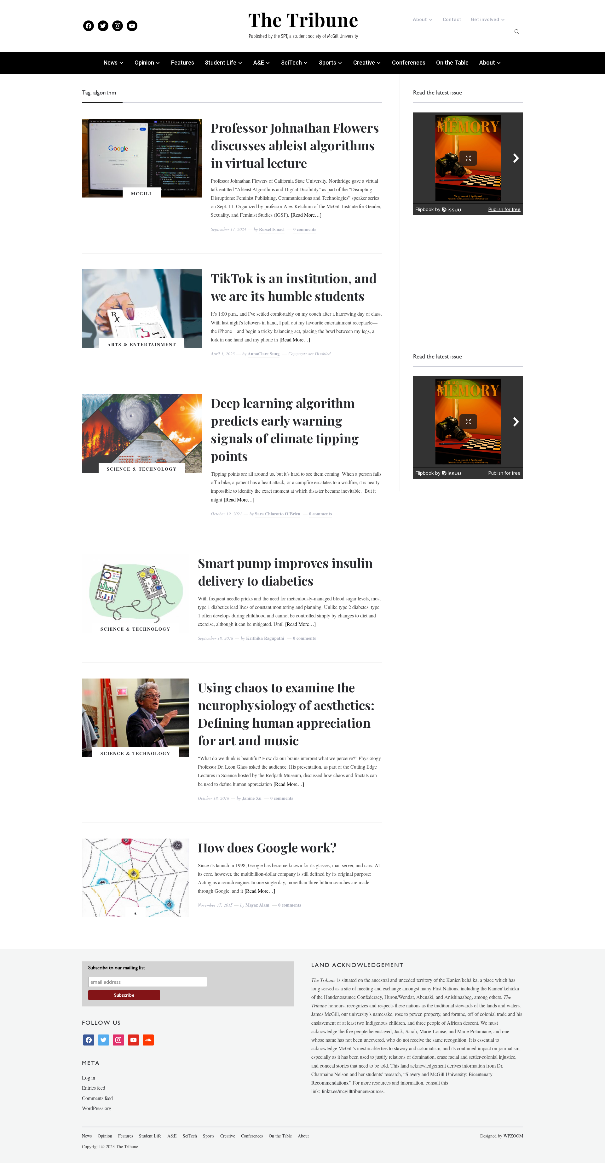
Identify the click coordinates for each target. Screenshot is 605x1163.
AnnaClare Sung (263, 353)
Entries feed (93, 1087)
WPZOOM (513, 1136)
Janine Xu (252, 798)
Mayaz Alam (257, 905)
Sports (327, 62)
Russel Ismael (272, 229)
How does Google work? (267, 847)
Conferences (408, 62)
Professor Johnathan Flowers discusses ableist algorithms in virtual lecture (295, 145)
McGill (142, 193)
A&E (258, 62)
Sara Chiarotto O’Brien (277, 513)
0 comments (304, 229)
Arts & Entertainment (141, 344)
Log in (88, 1077)
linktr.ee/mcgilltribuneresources (352, 1091)
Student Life (220, 62)
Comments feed (97, 1098)
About (420, 19)
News (111, 62)
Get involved (485, 19)
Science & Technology (142, 469)
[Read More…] (306, 214)
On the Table (452, 62)
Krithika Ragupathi (265, 638)
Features (182, 62)
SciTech (291, 62)
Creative (364, 62)
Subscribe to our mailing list (116, 968)
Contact (452, 19)
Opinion (144, 62)
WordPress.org (96, 1108)
